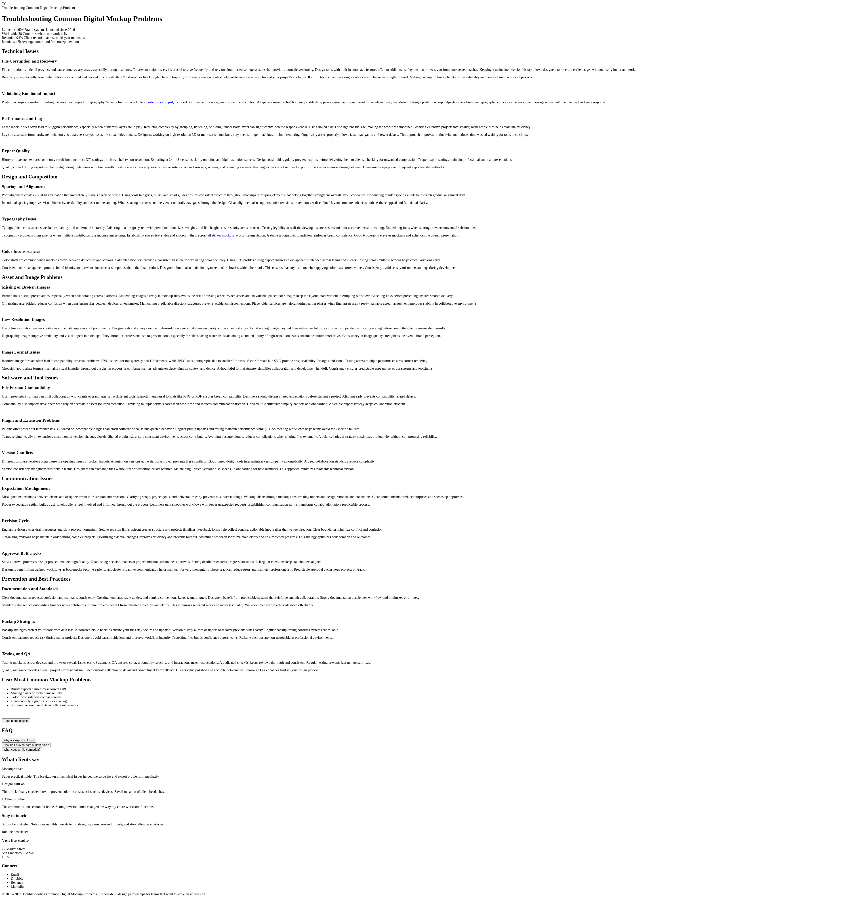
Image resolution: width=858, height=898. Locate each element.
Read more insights (16, 720)
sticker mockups (223, 235)
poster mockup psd (159, 102)
